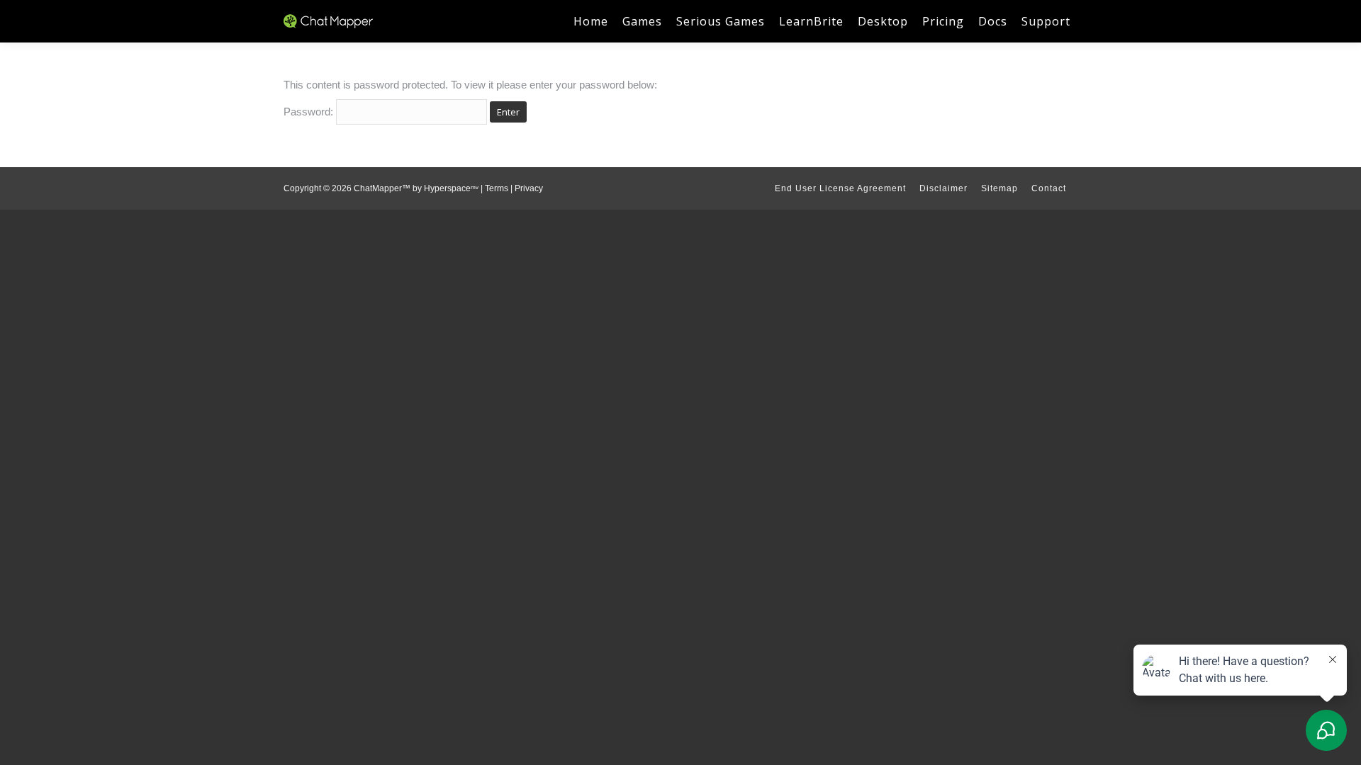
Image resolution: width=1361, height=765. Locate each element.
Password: (310, 112)
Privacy (529, 188)
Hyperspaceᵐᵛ (451, 188)
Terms (496, 188)
